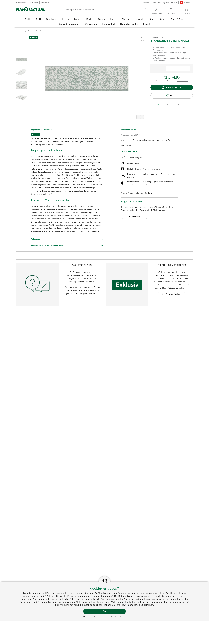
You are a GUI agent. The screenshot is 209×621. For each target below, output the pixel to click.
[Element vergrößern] (142, 117)
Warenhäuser (21, 2)
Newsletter (45, 2)
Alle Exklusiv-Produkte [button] (172, 294)
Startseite (20, 31)
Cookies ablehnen (91, 617)
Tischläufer (66, 31)
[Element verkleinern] (138, 117)
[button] (143, 39)
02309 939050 (88, 290)
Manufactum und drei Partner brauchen (43, 593)
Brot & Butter (33, 2)
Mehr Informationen (117, 617)
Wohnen (30, 31)
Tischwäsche (54, 31)
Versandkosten (182, 81)
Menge (160, 68)
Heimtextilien (41, 31)
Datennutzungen (126, 593)
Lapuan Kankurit (144, 193)
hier (57, 604)
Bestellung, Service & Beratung (159, 2)
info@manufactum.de (88, 293)
